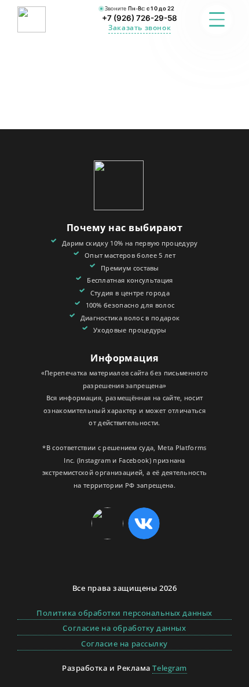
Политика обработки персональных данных (124, 613)
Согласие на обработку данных (124, 628)
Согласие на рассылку (124, 643)
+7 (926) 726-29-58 (139, 18)
